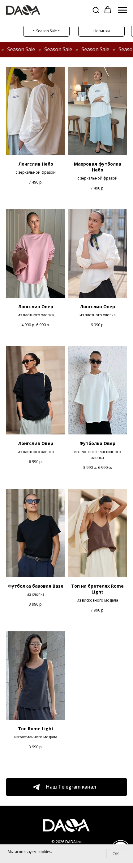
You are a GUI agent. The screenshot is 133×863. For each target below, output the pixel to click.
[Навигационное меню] (122, 10)
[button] (96, 10)
